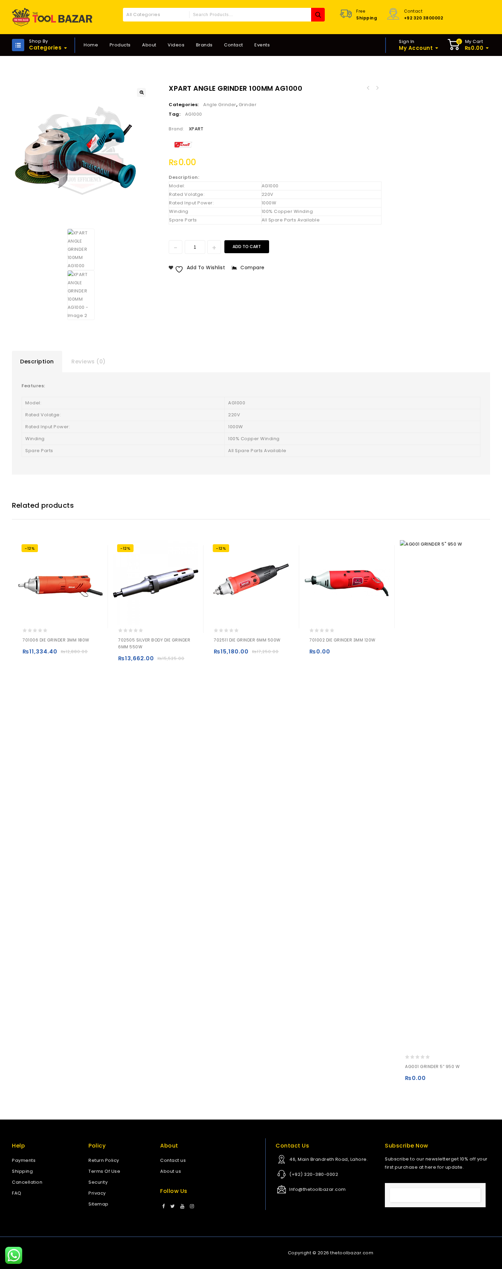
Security (98, 1182)
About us (170, 1171)
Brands (204, 45)
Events (262, 45)
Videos (176, 45)
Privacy (97, 1193)
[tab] (37, 362)
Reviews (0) (88, 361)
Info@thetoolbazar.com (317, 1189)
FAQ (17, 1193)
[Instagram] (192, 1206)
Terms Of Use (104, 1171)
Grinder (248, 104)
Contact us (173, 1160)
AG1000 (193, 114)
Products (120, 45)
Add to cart (247, 246)
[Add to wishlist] (42, 655)
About (149, 45)
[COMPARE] (69, 655)
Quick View (56, 655)
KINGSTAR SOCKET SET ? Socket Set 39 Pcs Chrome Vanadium (377, 88)
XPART (196, 129)
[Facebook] (163, 1206)
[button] (141, 92)
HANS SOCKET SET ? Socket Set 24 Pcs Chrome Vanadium (368, 88)
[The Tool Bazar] (52, 17)
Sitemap (98, 1204)
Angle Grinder (219, 104)
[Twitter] (172, 1206)
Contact (233, 45)
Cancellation (27, 1182)
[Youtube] (182, 1206)
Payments (24, 1160)
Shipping (22, 1171)
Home (91, 45)
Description (37, 361)
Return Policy (103, 1160)
